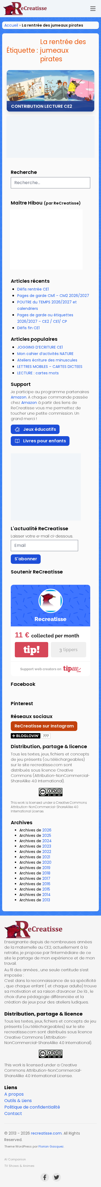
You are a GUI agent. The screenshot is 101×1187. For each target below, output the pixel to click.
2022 (46, 851)
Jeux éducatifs (39, 429)
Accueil (11, 25)
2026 (46, 830)
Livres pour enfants (44, 441)
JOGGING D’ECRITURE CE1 (40, 347)
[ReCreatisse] (50, 929)
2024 (47, 841)
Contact (13, 1113)
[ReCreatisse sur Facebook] (44, 1177)
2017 (46, 878)
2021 (46, 857)
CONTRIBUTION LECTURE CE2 (41, 106)
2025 (46, 835)
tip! (31, 650)
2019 (46, 867)
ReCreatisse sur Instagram (44, 726)
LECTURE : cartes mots (38, 373)
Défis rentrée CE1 (33, 289)
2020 (46, 862)
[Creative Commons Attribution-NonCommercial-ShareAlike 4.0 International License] (50, 792)
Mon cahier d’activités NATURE (45, 353)
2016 (46, 884)
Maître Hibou (27, 202)
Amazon (18, 397)
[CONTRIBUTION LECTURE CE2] (50, 91)
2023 (46, 846)
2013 (46, 900)
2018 (46, 873)
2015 (46, 889)
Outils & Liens (18, 1101)
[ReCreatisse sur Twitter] (56, 1177)
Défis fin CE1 (28, 328)
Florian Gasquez (51, 1146)
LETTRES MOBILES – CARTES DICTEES (49, 366)
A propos (14, 1094)
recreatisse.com (46, 1133)
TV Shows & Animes (19, 1166)
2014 (46, 894)
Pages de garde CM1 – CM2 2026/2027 (53, 295)
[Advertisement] (50, 137)
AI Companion (15, 1159)
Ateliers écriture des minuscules (47, 360)
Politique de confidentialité (32, 1107)
